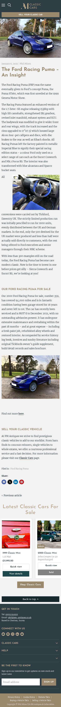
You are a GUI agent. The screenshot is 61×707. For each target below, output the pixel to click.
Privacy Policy (14, 697)
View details (16, 574)
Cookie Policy (29, 697)
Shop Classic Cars (30, 585)
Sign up (49, 682)
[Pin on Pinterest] (21, 482)
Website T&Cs (44, 697)
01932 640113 (11, 614)
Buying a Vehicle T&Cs (19, 700)
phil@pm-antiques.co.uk (19, 617)
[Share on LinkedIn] (15, 482)
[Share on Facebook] (4, 482)
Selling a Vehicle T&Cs (41, 700)
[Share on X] (10, 482)
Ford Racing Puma (19, 468)
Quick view (16, 567)
